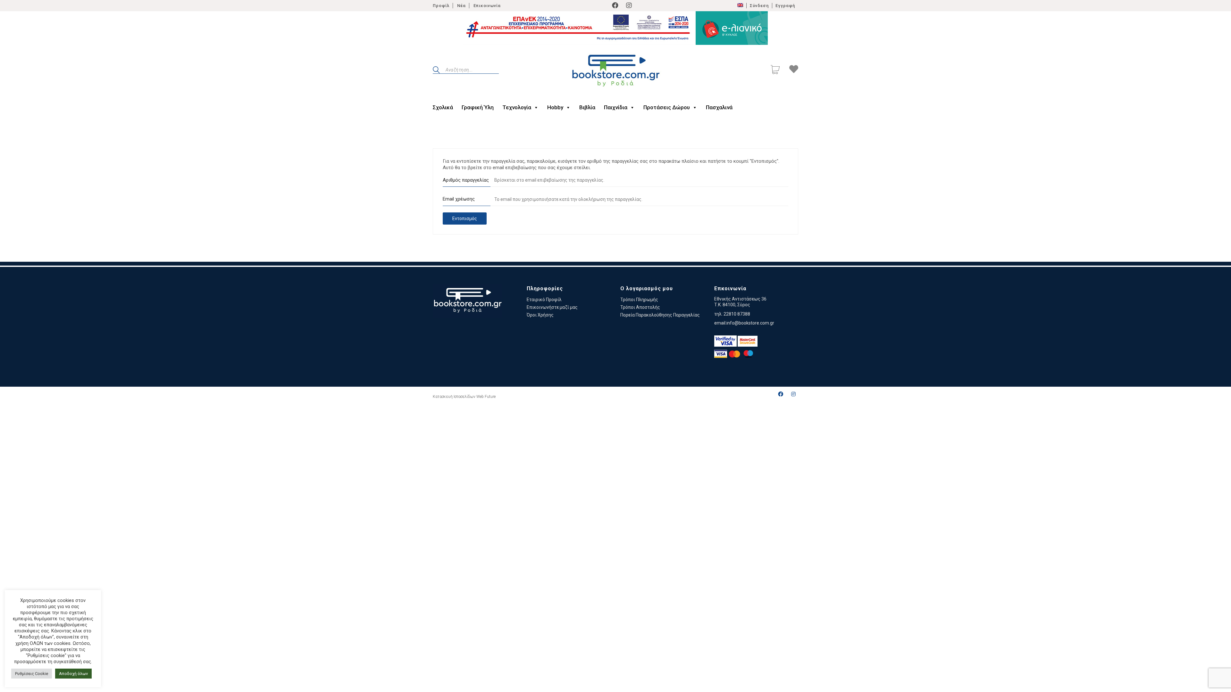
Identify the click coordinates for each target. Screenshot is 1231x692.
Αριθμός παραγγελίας (466, 180)
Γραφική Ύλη (478, 107)
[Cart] (775, 70)
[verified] (725, 341)
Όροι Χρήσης (540, 314)
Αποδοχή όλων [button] (73, 673)
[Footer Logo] (467, 301)
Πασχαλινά (719, 107)
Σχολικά (443, 107)
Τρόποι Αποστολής (640, 307)
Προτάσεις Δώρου (666, 107)
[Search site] (436, 70)
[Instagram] (629, 5)
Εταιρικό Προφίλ (544, 299)
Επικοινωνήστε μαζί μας (552, 307)
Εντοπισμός (464, 218)
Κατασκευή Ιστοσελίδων (454, 396)
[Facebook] (615, 5)
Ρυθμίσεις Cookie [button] (31, 673)
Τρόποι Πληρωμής (639, 299)
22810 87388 (737, 314)
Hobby (555, 107)
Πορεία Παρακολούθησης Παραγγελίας (660, 314)
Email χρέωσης (459, 199)
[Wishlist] (793, 70)
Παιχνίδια (615, 107)
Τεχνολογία (516, 107)
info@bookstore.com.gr (750, 322)
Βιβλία (587, 107)
